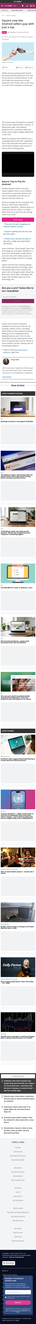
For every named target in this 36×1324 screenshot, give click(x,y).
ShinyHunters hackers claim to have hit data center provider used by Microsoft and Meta (18, 1130)
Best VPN (18, 1147)
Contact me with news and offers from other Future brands (18, 1297)
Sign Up (18, 1303)
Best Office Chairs (18, 1220)
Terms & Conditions (16, 1311)
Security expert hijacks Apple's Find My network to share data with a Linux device (19, 1120)
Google (4, 134)
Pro (3, 15)
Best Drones (18, 1236)
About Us (5, 1271)
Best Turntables (18, 1208)
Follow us (20, 67)
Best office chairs (17, 10)
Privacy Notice (26, 308)
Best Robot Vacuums (18, 1241)
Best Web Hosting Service (18, 1156)
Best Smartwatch (18, 1200)
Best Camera (18, 1228)
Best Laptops (18, 1168)
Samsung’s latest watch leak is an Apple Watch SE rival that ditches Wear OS (17, 1109)
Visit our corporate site (16, 1257)
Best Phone (18, 1188)
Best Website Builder (18, 1160)
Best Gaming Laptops (18, 1172)
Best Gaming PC (18, 1176)
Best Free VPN (18, 1151)
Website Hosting (10, 15)
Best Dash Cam (18, 1232)
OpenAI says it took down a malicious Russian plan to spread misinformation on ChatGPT (19, 1098)
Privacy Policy (24, 1309)
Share (6, 67)
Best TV (18, 1192)
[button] (2, 6)
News (4, 32)
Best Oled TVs (18, 1196)
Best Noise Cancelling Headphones (18, 1212)
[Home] (18, 1)
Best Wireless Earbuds (18, 1216)
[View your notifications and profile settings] (22, 6)
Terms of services (24, 306)
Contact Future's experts (9, 1275)
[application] (18, 163)
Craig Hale (12, 32)
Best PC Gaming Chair (18, 1180)
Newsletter (30, 67)
